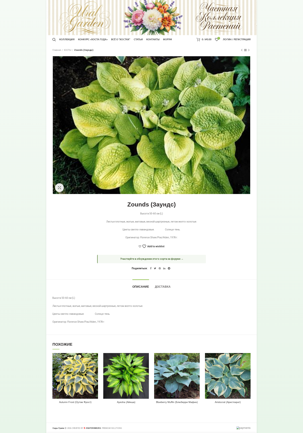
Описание (140, 286)
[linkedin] (164, 268)
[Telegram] (169, 268)
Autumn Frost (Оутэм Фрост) (75, 402)
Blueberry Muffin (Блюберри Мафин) (177, 402)
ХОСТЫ (67, 50)
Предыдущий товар (242, 50)
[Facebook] (151, 268)
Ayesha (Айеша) (126, 402)
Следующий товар (249, 50)
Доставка (163, 286)
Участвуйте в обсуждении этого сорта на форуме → (151, 258)
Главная (56, 50)
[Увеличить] (59, 187)
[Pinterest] (159, 268)
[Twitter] (155, 268)
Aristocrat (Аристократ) (228, 402)
